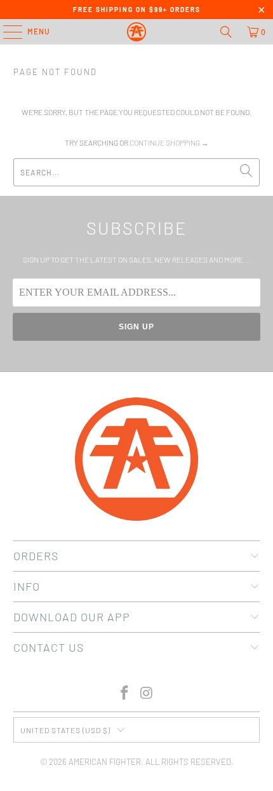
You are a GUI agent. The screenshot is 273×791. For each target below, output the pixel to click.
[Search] (226, 32)
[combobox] (136, 172)
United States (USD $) (65, 730)
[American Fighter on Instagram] (147, 693)
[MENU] (6, 32)
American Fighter (105, 762)
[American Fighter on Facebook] (125, 693)
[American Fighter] (137, 32)
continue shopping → (169, 142)
